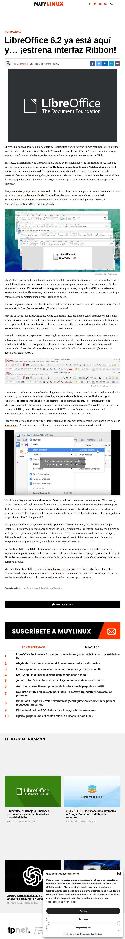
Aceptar (83, 911)
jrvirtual (10, 821)
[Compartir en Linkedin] (105, 63)
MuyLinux (70, 821)
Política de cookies (71, 934)
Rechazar (83, 919)
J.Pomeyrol (22, 64)
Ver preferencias (83, 928)
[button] (118, 873)
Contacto (39, 930)
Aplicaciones (31, 588)
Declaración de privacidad (91, 934)
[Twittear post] (99, 63)
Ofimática (57, 588)
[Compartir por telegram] (111, 63)
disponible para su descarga (60, 568)
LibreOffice (45, 588)
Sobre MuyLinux (41, 928)
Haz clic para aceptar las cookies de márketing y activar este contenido (62, 463)
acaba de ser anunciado (67, 162)
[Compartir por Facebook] (92, 63)
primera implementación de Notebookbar (36, 195)
